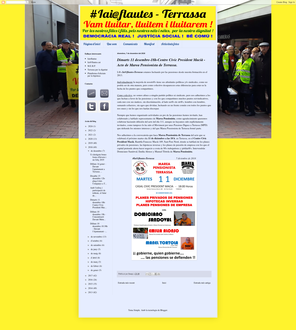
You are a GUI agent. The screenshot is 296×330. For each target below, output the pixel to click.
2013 (90, 292)
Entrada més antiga (202, 282)
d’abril (94, 257)
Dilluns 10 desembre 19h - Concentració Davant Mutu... (98, 215)
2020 (90, 138)
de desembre (96, 150)
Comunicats (130, 44)
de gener (95, 270)
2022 (90, 130)
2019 (90, 142)
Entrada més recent (126, 282)
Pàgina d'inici (91, 44)
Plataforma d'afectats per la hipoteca (97, 74)
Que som (112, 44)
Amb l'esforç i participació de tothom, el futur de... (98, 191)
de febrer (95, 265)
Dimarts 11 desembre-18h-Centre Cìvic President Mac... (98, 203)
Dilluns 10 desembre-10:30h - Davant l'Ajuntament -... (98, 227)
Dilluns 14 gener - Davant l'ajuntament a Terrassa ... (98, 167)
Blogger (163, 310)
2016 (90, 279)
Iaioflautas (92, 58)
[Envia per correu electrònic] (147, 274)
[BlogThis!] (150, 274)
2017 (90, 275)
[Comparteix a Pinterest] (158, 274)
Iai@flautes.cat (94, 62)
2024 (90, 126)
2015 (90, 283)
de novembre (97, 236)
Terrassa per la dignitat (97, 69)
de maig (94, 253)
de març (94, 261)
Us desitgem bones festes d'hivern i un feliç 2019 (98, 157)
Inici (164, 282)
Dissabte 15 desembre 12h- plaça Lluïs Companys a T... (98, 179)
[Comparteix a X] (152, 274)
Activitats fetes (170, 44)
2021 (90, 134)
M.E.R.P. (92, 65)
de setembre (96, 245)
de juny (94, 249)
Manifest (149, 44)
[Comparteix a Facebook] (155, 274)
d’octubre (95, 240)
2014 (90, 288)
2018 (90, 147)
